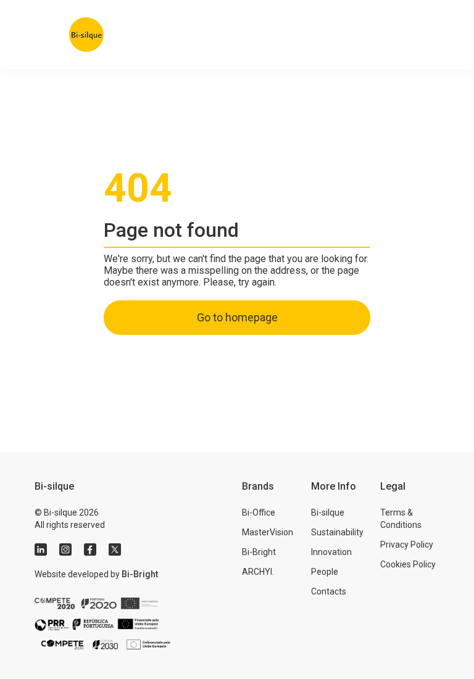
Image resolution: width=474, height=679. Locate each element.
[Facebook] (90, 549)
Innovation (331, 552)
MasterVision (267, 532)
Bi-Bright (140, 574)
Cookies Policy (408, 564)
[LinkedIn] (41, 549)
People (324, 572)
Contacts (328, 591)
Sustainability (337, 532)
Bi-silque (327, 512)
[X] (115, 549)
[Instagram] (65, 549)
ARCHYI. (258, 572)
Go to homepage (237, 317)
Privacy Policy (406, 544)
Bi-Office (258, 512)
